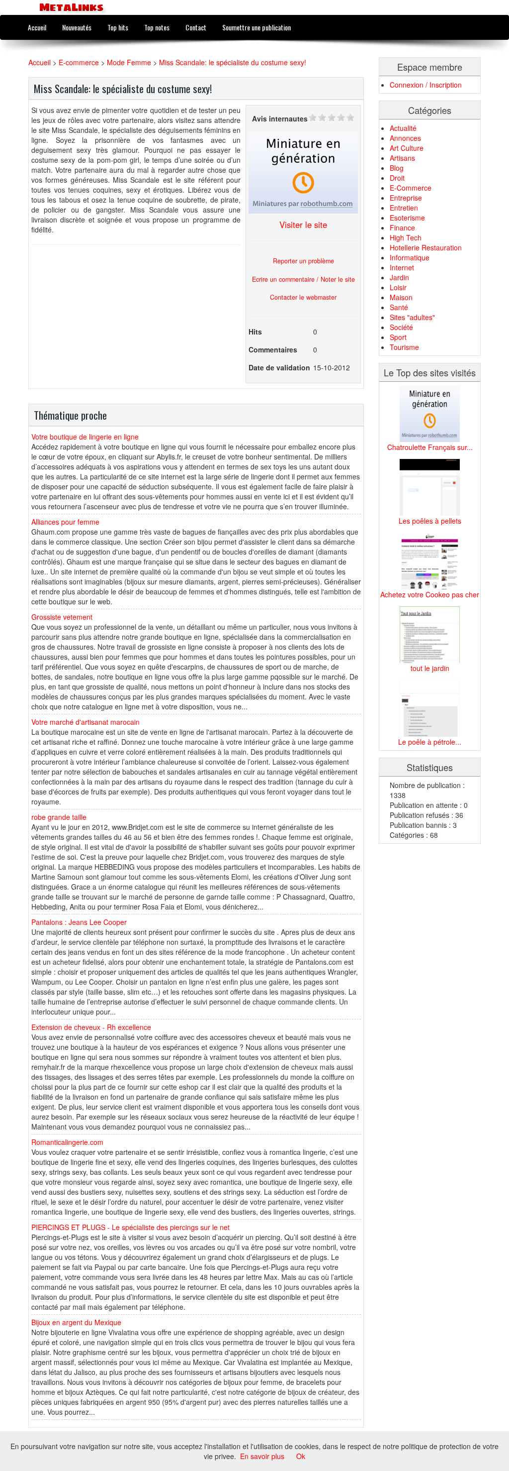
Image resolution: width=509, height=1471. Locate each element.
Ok (300, 1456)
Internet (402, 267)
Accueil (37, 27)
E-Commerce (410, 188)
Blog (397, 168)
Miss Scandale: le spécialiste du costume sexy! (232, 62)
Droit (397, 178)
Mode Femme (129, 62)
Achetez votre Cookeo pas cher (429, 594)
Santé (399, 307)
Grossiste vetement (61, 617)
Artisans (402, 158)
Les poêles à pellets (430, 521)
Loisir (398, 287)
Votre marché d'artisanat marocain (85, 722)
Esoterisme (407, 218)
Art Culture (407, 148)
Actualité (403, 128)
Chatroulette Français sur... (430, 447)
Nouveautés (76, 27)
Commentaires (273, 349)
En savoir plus (262, 1456)
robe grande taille (58, 817)
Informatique (409, 257)
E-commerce (79, 62)
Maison (401, 297)
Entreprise (406, 198)
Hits (255, 332)
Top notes (157, 27)
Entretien (404, 208)
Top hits (117, 27)
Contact (195, 27)
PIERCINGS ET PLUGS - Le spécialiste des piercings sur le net (130, 1227)
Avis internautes (280, 118)
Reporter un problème (303, 260)
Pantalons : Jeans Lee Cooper (79, 922)
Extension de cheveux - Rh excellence (91, 1027)
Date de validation (279, 367)
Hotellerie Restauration (426, 247)
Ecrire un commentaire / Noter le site (303, 279)
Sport (398, 337)
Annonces (405, 138)
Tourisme (404, 347)
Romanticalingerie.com (67, 1142)
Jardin (399, 277)
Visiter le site (303, 224)
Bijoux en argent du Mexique (76, 1322)
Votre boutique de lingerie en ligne (85, 437)
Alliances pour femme (65, 522)
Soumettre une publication (256, 27)
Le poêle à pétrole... (429, 742)
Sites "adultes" (412, 317)
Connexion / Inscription (426, 85)
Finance (402, 227)
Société (401, 327)
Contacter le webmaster (303, 297)
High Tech (406, 237)
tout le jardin (430, 668)
